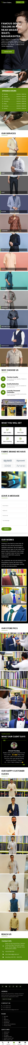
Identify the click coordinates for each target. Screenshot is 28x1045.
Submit (6, 529)
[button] (7, 52)
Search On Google (7, 999)
